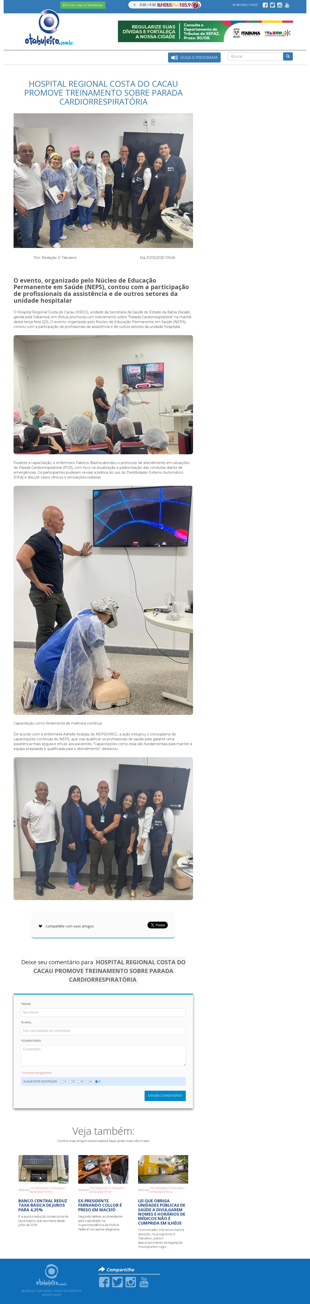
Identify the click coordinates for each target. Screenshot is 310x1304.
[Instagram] (130, 1282)
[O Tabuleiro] (49, 23)
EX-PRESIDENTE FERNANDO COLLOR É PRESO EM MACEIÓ (100, 1205)
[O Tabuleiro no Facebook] (265, 5)
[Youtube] (144, 1282)
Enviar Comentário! (165, 1095)
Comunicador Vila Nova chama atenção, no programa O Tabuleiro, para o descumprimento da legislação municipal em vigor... (161, 1238)
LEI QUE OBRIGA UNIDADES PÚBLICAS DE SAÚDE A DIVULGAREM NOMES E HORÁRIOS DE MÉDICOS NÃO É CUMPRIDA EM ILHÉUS (161, 1212)
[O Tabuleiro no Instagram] (279, 5)
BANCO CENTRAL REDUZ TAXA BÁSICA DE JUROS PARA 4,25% (42, 1205)
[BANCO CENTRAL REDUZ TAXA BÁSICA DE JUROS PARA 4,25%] (43, 1169)
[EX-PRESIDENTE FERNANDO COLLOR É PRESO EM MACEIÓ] (103, 1169)
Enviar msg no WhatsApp (84, 5)
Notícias (23, 1190)
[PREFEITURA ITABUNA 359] (205, 31)
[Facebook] (104, 1282)
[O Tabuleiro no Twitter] (272, 5)
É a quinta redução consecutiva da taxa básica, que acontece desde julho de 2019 (43, 1221)
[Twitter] (117, 1282)
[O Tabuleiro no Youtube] (287, 5)
